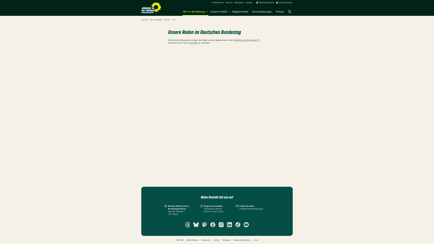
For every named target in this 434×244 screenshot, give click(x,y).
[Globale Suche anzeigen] (290, 12)
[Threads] (188, 225)
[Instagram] (221, 225)
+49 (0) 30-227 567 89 (212, 209)
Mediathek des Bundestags (245, 40)
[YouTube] (246, 225)
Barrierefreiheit (192, 240)
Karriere (229, 2)
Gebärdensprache (266, 2)
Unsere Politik (218, 11)
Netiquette (226, 240)
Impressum (206, 240)
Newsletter (239, 2)
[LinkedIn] (229, 225)
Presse (280, 11)
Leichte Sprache (285, 2)
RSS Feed (180, 240)
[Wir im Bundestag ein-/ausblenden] (207, 12)
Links (256, 240)
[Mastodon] (204, 225)
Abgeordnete (240, 11)
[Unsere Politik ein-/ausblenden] (229, 12)
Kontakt (249, 2)
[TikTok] (238, 225)
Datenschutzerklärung (242, 240)
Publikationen (218, 2)
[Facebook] (213, 225)
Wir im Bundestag (194, 11)
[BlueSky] (196, 225)
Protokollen (193, 43)
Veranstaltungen (262, 11)
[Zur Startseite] (151, 7)
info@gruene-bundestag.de (251, 209)
